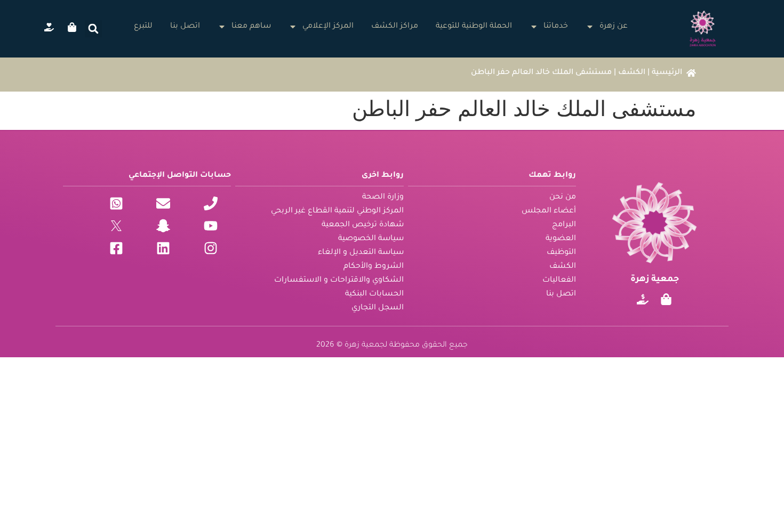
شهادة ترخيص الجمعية (363, 225)
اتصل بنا (185, 26)
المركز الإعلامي (328, 26)
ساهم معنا (251, 26)
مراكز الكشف (394, 26)
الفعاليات (559, 280)
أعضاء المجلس (549, 211)
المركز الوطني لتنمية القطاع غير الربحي (337, 211)
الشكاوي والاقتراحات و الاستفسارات (339, 280)
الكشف (631, 73)
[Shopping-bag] (666, 299)
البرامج (564, 225)
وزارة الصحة (383, 197)
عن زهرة (613, 26)
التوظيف (561, 253)
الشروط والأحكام (373, 266)
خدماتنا (555, 26)
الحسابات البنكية (374, 294)
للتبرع (143, 26)
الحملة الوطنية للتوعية (474, 26)
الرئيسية (667, 73)
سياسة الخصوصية (371, 239)
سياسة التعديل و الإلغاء (361, 253)
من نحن (562, 197)
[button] (93, 28)
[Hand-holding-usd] (643, 299)
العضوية (561, 239)
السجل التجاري (377, 308)
